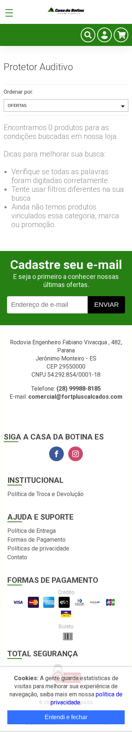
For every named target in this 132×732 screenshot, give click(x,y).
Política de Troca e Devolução (45, 494)
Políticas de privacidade (38, 548)
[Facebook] (56, 453)
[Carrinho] (121, 35)
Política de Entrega (31, 530)
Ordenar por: (18, 92)
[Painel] (104, 35)
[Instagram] (75, 453)
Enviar (106, 304)
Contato (17, 557)
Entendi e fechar (66, 717)
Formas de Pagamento (36, 539)
